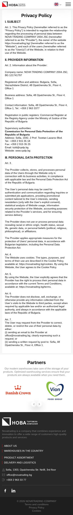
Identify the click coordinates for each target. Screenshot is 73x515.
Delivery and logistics (20, 462)
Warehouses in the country (23, 450)
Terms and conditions (37, 504)
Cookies (36, 510)
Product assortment (19, 457)
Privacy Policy (36, 507)
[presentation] (33, 404)
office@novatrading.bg (19, 474)
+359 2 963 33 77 (16, 479)
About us (10, 445)
